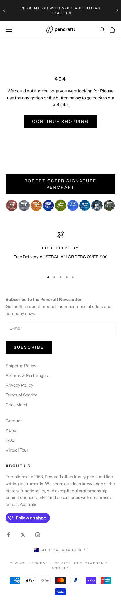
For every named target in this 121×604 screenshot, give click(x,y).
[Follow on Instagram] (38, 534)
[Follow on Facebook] (8, 534)
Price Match (17, 405)
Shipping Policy (21, 366)
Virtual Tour (17, 450)
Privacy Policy (19, 385)
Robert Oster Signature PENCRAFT (60, 184)
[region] (60, 249)
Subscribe (29, 347)
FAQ (10, 440)
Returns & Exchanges (27, 376)
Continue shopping (60, 121)
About (12, 430)
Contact (14, 421)
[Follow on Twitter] (23, 534)
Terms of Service (21, 395)
